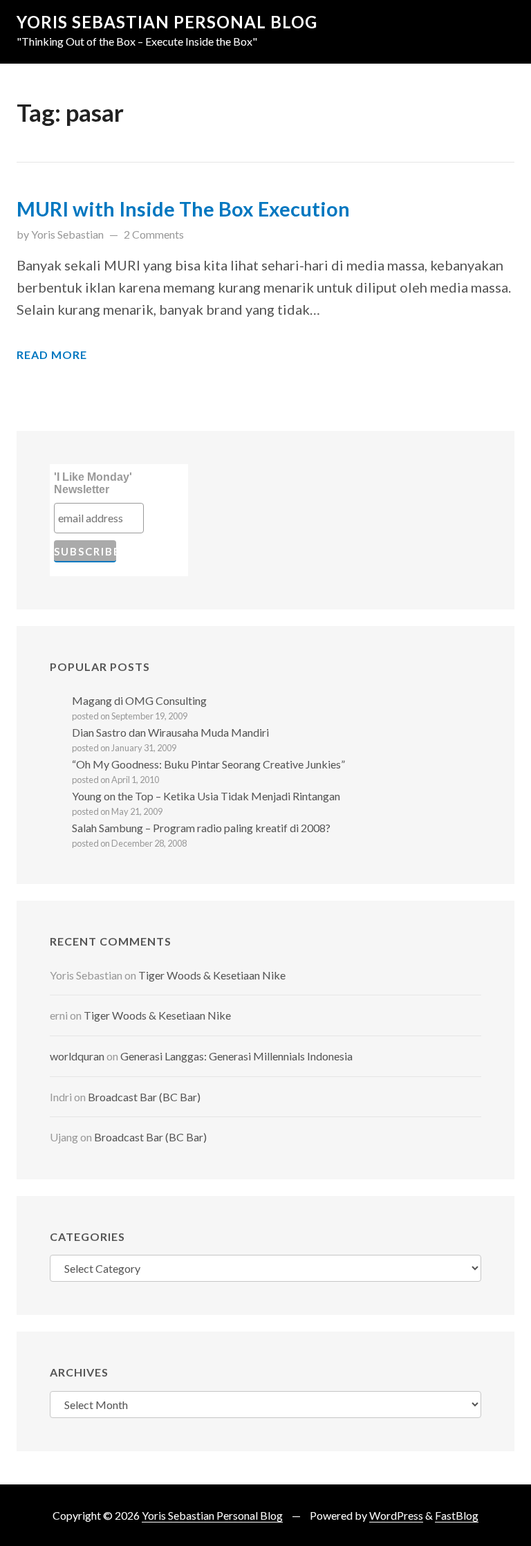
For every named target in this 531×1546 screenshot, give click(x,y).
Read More (52, 354)
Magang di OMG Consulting (139, 700)
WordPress (396, 1515)
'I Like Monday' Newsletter (93, 483)
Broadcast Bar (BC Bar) (144, 1096)
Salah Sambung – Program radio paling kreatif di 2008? (201, 827)
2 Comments (154, 234)
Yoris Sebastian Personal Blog (167, 22)
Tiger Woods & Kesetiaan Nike (212, 975)
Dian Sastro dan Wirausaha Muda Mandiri (170, 732)
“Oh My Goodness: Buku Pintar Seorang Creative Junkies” (208, 764)
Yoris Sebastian (67, 234)
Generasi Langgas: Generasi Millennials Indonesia (236, 1055)
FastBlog (456, 1515)
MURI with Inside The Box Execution (183, 209)
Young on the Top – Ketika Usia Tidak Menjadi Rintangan (206, 795)
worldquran (77, 1055)
